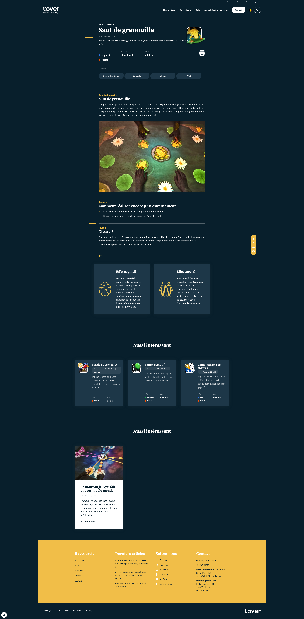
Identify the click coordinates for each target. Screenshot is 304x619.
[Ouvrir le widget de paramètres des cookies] (4, 615)
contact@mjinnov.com (206, 560)
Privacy (89, 610)
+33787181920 (202, 565)
